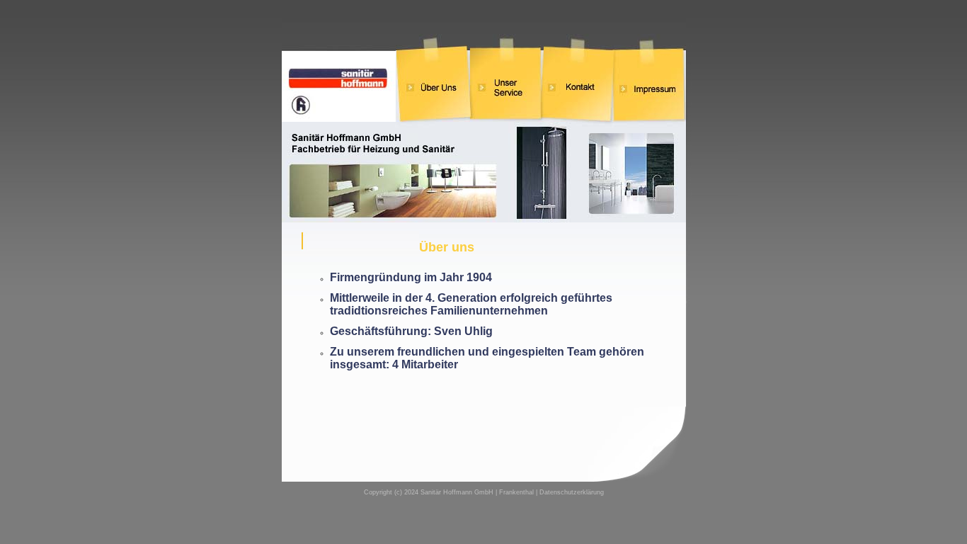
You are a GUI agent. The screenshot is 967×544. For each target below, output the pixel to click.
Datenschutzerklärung (571, 492)
